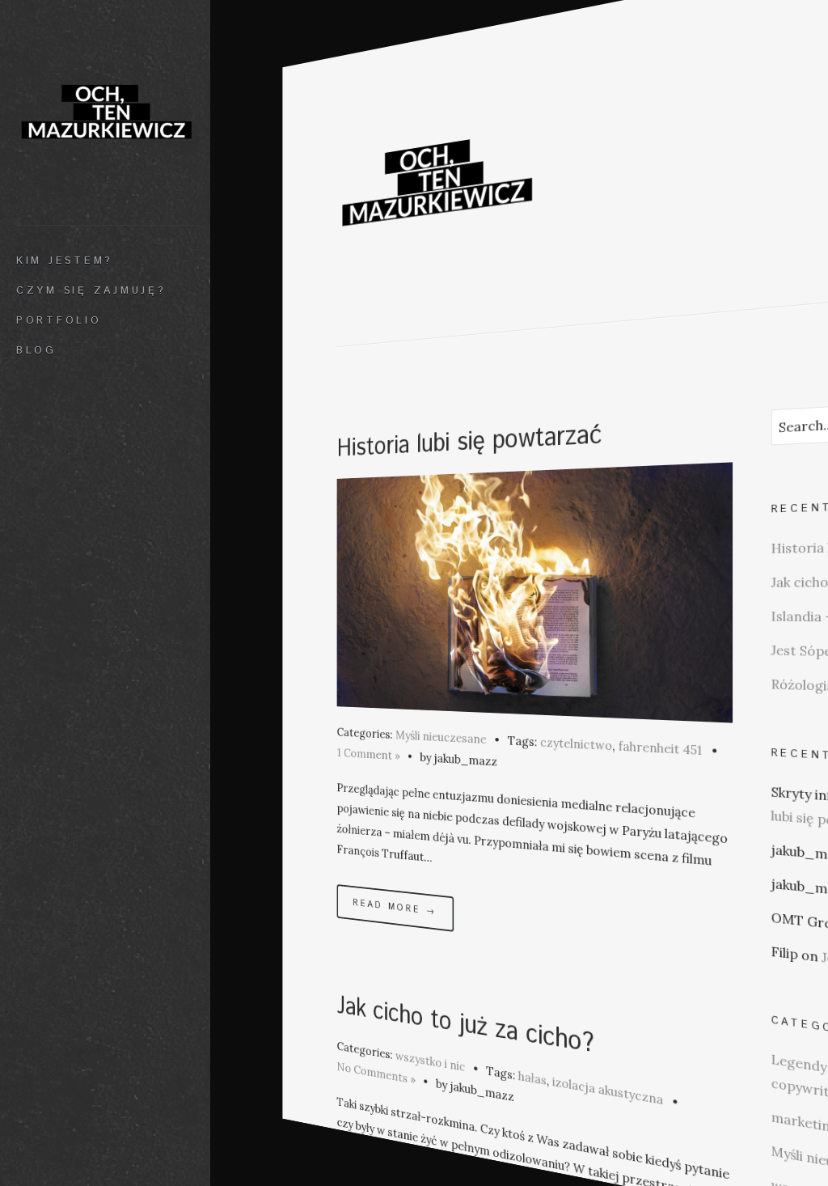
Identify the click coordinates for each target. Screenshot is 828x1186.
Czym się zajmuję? (91, 290)
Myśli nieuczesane (440, 737)
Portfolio (59, 320)
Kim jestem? (64, 260)
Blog (36, 350)
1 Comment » (368, 754)
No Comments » (376, 1073)
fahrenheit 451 (661, 748)
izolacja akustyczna (607, 1091)
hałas (532, 1078)
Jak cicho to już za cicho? (465, 1026)
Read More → (395, 907)
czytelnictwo (576, 743)
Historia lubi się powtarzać (469, 442)
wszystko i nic (430, 1061)
